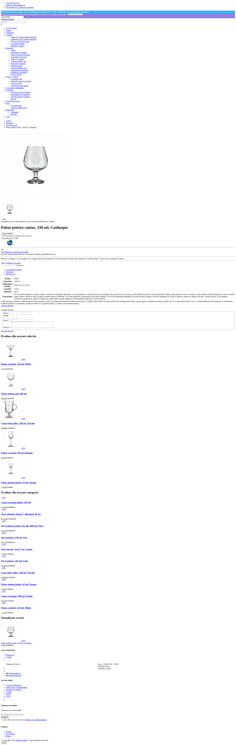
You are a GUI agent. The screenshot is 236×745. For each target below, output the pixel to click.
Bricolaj (14, 114)
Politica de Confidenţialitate (16, 687)
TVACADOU (11, 28)
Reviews (10, 274)
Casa (8, 117)
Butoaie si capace (17, 46)
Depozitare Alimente (19, 53)
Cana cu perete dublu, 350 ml (16, 502)
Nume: (5, 313)
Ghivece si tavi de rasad (20, 41)
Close (4, 743)
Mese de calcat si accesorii (21, 81)
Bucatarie (9, 48)
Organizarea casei (13, 101)
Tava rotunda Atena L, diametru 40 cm (21, 514)
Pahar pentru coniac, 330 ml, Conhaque (16, 643)
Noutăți (9, 732)
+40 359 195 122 (12, 3)
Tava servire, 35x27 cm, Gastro (16, 549)
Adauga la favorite (13, 263)
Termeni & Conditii (13, 690)
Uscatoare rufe (16, 79)
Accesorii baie (16, 106)
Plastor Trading (22, 740)
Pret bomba (10, 734)
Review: (7, 327)
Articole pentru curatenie (20, 97)
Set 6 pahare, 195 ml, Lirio (14, 561)
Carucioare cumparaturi (15, 88)
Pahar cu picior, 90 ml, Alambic (17, 453)
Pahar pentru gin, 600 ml (14, 393)
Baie (7, 103)
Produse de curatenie (19, 72)
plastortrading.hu (14, 675)
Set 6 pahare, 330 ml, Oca (14, 537)
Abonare (5, 717)
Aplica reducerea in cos (75, 15)
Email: (6, 320)
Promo (8, 30)
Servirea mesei (16, 66)
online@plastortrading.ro (15, 5)
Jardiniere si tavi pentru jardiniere (24, 39)
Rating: (6, 315)
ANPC (8, 694)
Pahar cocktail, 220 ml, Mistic (16, 364)
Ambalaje (14, 112)
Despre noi (10, 655)
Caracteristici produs (14, 270)
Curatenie (9, 90)
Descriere (9, 272)
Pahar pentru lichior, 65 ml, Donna (18, 482)
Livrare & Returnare (14, 685)
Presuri (13, 99)
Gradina (9, 35)
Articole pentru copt (18, 61)
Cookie (9, 692)
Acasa (8, 121)
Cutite (13, 50)
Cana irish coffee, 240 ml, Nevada (18, 423)
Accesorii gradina (17, 44)
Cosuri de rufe (16, 83)
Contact (9, 657)
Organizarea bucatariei (19, 70)
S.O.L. (8, 696)
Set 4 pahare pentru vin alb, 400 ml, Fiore (22, 526)
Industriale (10, 110)
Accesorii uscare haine (19, 86)
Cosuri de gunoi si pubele (21, 92)
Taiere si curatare (17, 59)
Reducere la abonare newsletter (20, 7)
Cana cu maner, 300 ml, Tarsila (17, 596)
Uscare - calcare (12, 77)
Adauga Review (7, 306)
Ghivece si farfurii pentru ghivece (24, 37)
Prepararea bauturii (18, 64)
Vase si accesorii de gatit (20, 55)
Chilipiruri (10, 33)
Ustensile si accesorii (19, 57)
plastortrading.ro (14, 673)
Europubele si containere (20, 94)
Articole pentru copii (19, 68)
